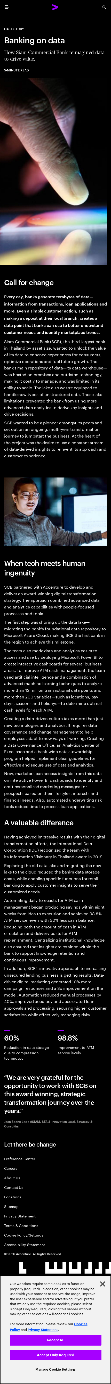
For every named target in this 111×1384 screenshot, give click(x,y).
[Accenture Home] (55, 7)
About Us (12, 1177)
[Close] (102, 1284)
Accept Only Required (55, 1355)
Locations (12, 1196)
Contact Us (13, 1187)
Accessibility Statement (24, 1244)
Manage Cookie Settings (55, 1369)
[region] (55, 1330)
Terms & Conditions (21, 1225)
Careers (10, 1168)
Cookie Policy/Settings (23, 1235)
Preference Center (19, 1158)
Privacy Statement (20, 1215)
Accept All (55, 1340)
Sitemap (11, 1206)
